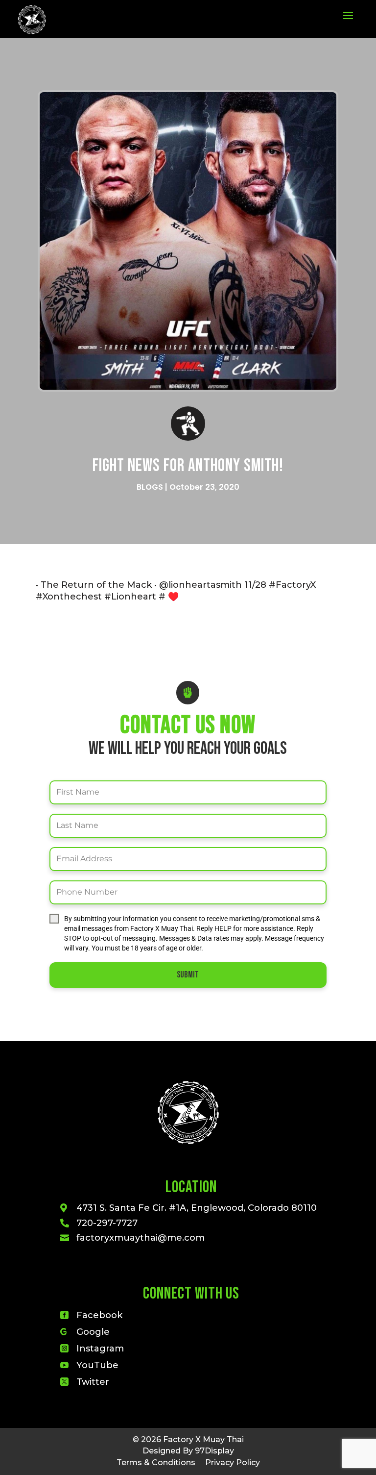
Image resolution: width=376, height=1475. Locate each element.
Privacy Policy (232, 1462)
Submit (188, 975)
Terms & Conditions (156, 1462)
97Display (214, 1450)
